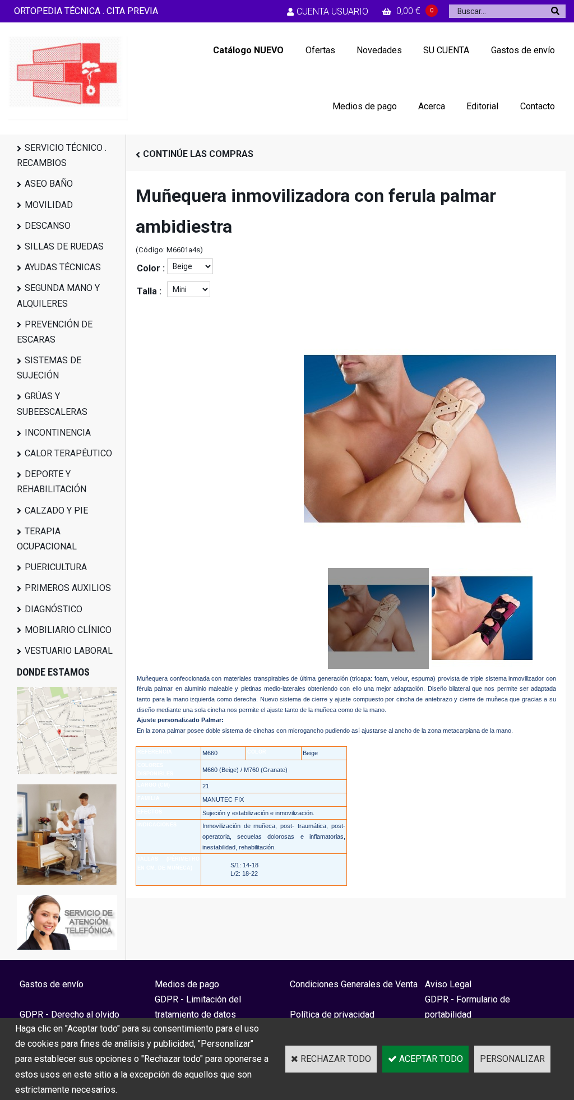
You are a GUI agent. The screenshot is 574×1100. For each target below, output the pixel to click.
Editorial (482, 106)
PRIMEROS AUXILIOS (68, 588)
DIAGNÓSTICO (53, 609)
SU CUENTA (446, 50)
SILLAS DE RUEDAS (64, 246)
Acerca (431, 106)
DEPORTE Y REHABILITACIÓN (51, 481)
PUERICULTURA (56, 567)
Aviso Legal (448, 984)
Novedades (379, 50)
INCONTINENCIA (58, 432)
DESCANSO (48, 225)
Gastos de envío (523, 50)
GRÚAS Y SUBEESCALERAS (52, 404)
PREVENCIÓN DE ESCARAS (54, 332)
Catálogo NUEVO (248, 50)
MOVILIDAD (49, 205)
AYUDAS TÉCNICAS (63, 267)
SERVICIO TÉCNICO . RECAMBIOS (62, 155)
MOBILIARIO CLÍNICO (68, 630)
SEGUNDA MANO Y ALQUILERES (58, 295)
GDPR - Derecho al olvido (69, 1014)
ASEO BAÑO (49, 183)
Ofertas (320, 50)
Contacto (537, 106)
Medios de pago (364, 106)
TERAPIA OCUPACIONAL (47, 539)
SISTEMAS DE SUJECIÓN (49, 368)
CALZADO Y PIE (56, 510)
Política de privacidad (332, 1014)
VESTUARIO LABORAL (69, 650)
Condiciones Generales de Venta (354, 984)
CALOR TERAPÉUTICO (68, 453)
